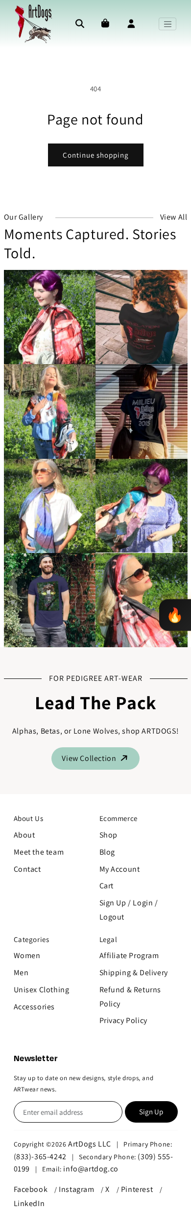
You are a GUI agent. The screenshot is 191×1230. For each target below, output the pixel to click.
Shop (108, 835)
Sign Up (151, 1111)
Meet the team (39, 852)
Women (27, 955)
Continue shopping (96, 155)
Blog (107, 852)
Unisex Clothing (42, 989)
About (24, 835)
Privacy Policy (123, 1020)
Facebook (31, 1189)
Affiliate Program (129, 955)
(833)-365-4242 (40, 1156)
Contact (27, 869)
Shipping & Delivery (133, 972)
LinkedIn (29, 1203)
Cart (106, 886)
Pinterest (137, 1189)
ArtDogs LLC (89, 1144)
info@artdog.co (90, 1169)
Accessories (34, 1007)
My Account (119, 869)
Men (21, 972)
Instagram (76, 1189)
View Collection (90, 758)
